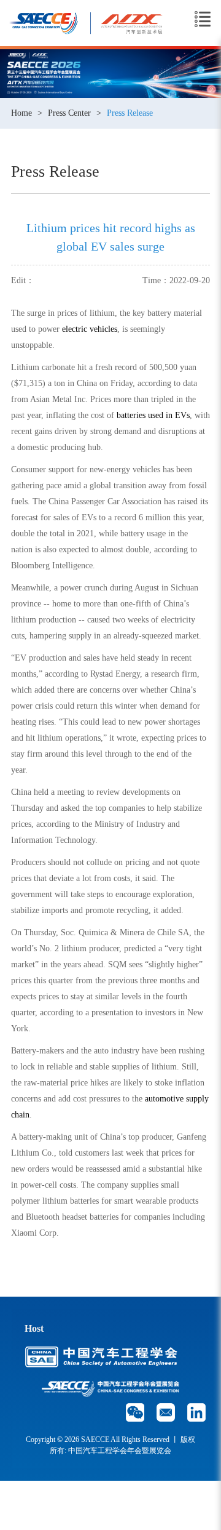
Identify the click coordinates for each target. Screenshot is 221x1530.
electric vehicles (89, 329)
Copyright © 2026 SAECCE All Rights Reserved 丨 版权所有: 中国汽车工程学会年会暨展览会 (110, 1445)
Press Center (69, 113)
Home (21, 113)
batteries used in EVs (153, 415)
